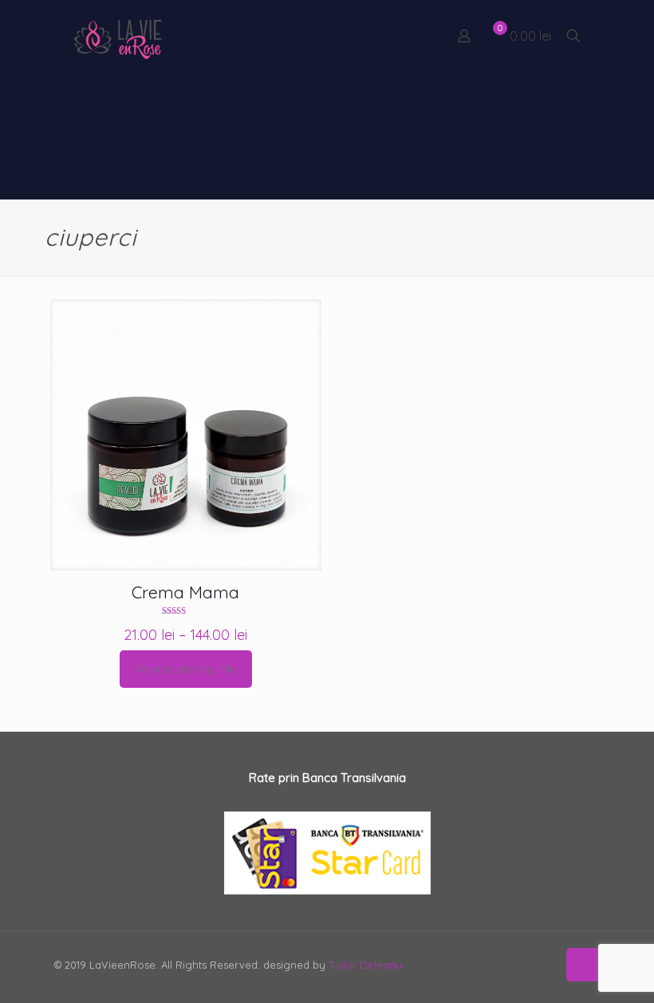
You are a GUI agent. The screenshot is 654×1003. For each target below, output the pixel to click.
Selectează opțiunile (186, 668)
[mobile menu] (408, 35)
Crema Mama (185, 592)
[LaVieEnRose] (118, 36)
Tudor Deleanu (365, 964)
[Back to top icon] (583, 964)
